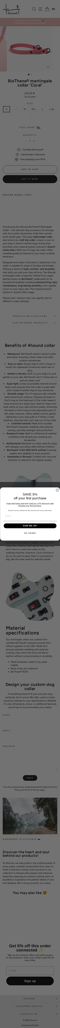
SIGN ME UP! (30, 526)
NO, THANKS (30, 533)
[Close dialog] (57, 490)
